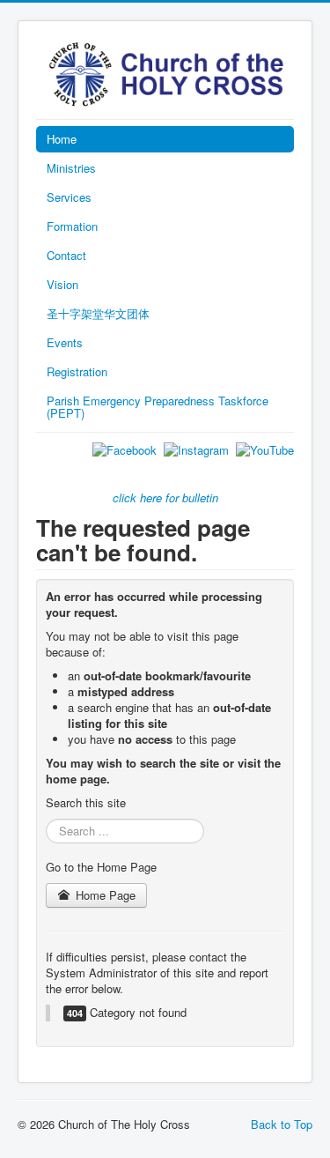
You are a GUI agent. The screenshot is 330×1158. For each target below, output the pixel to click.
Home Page (104, 895)
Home (62, 138)
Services (69, 197)
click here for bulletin (165, 497)
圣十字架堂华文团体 (98, 313)
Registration (77, 371)
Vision (62, 284)
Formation (72, 226)
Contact (66, 255)
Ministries (71, 168)
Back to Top (281, 1124)
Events (65, 342)
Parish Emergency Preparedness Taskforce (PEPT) (157, 406)
